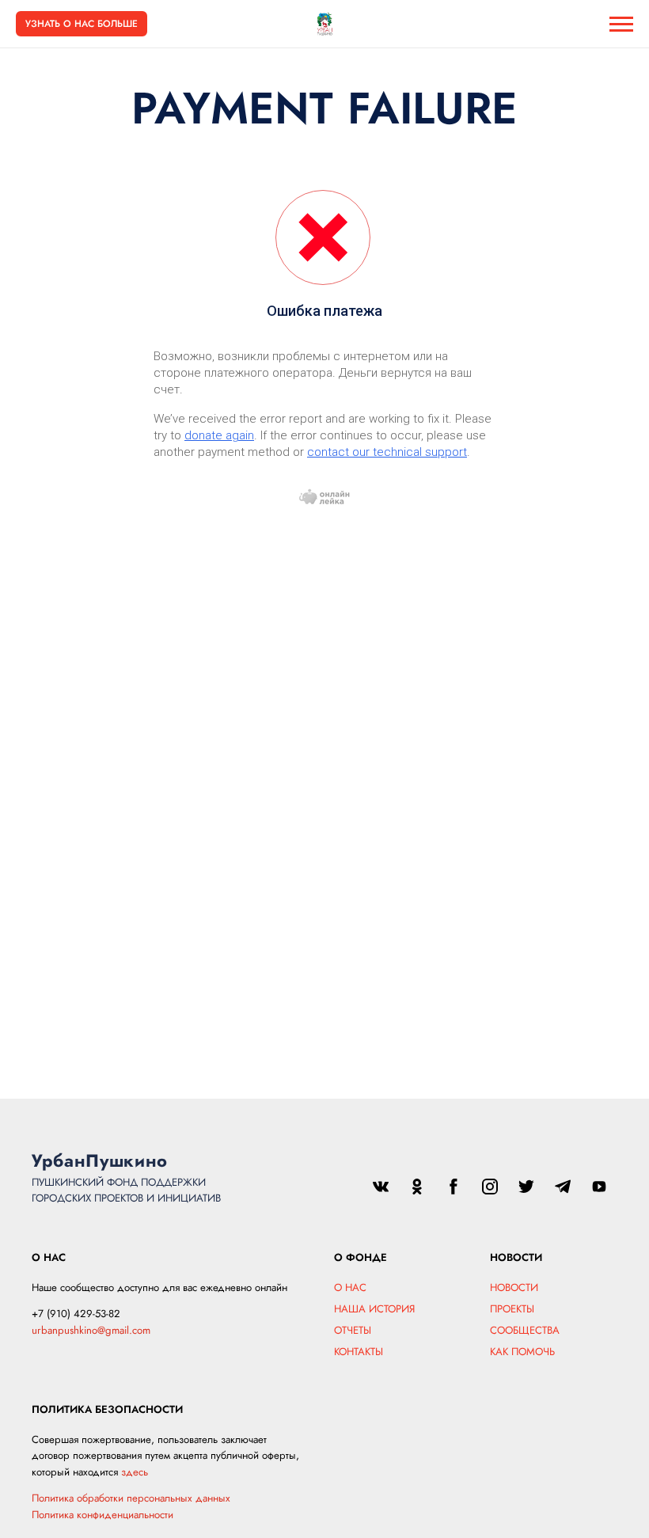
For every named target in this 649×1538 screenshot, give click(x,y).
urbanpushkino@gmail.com (91, 1330)
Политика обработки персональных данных (131, 1498)
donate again (219, 435)
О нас (350, 1287)
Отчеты (352, 1330)
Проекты (512, 1308)
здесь (134, 1471)
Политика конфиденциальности (102, 1514)
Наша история (374, 1308)
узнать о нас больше (81, 24)
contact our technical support (387, 452)
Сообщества (525, 1330)
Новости (514, 1287)
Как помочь (522, 1351)
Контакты (358, 1351)
